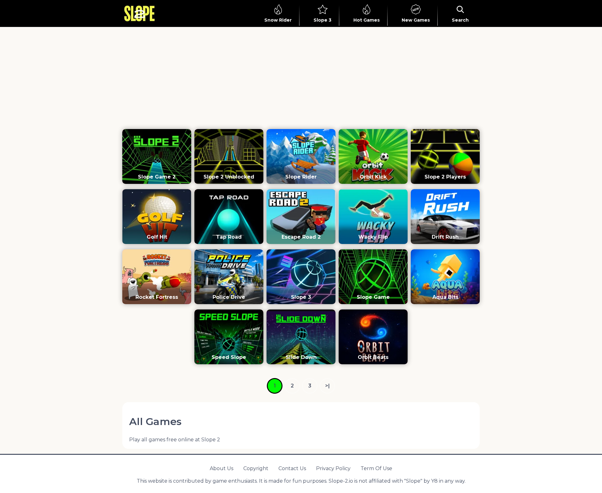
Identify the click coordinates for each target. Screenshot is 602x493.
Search (460, 20)
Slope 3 (322, 20)
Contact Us (292, 468)
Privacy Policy (333, 468)
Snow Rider (278, 20)
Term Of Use (376, 468)
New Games (416, 20)
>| (327, 386)
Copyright (255, 468)
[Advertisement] (301, 80)
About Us (221, 468)
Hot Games (366, 20)
